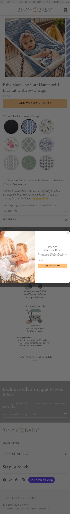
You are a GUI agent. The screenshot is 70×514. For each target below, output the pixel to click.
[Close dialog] (68, 233)
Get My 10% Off (52, 266)
